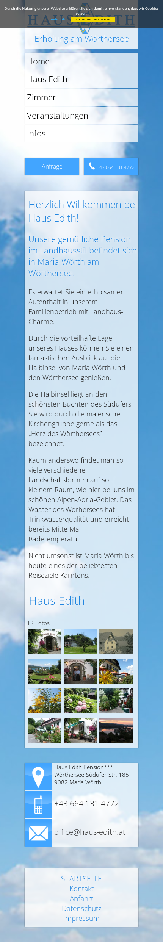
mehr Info (58, 19)
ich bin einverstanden (93, 19)
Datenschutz (82, 908)
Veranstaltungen (57, 115)
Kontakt (81, 888)
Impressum (81, 918)
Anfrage (52, 166)
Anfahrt (81, 898)
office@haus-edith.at (89, 832)
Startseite (81, 879)
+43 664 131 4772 (116, 167)
